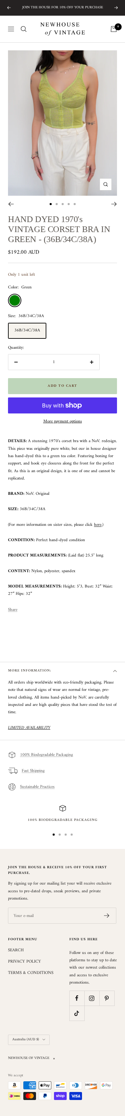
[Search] (24, 29)
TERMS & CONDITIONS (30, 973)
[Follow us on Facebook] (76, 998)
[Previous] (11, 204)
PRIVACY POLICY (24, 961)
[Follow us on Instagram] (91, 998)
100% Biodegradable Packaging (46, 755)
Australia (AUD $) (25, 1039)
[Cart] (113, 29)
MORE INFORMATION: (29, 671)
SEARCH (16, 950)
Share (12, 610)
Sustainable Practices (37, 787)
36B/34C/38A (27, 330)
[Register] (107, 915)
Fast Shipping (33, 771)
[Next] (114, 204)
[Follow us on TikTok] (76, 1013)
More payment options (62, 421)
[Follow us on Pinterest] (106, 998)
